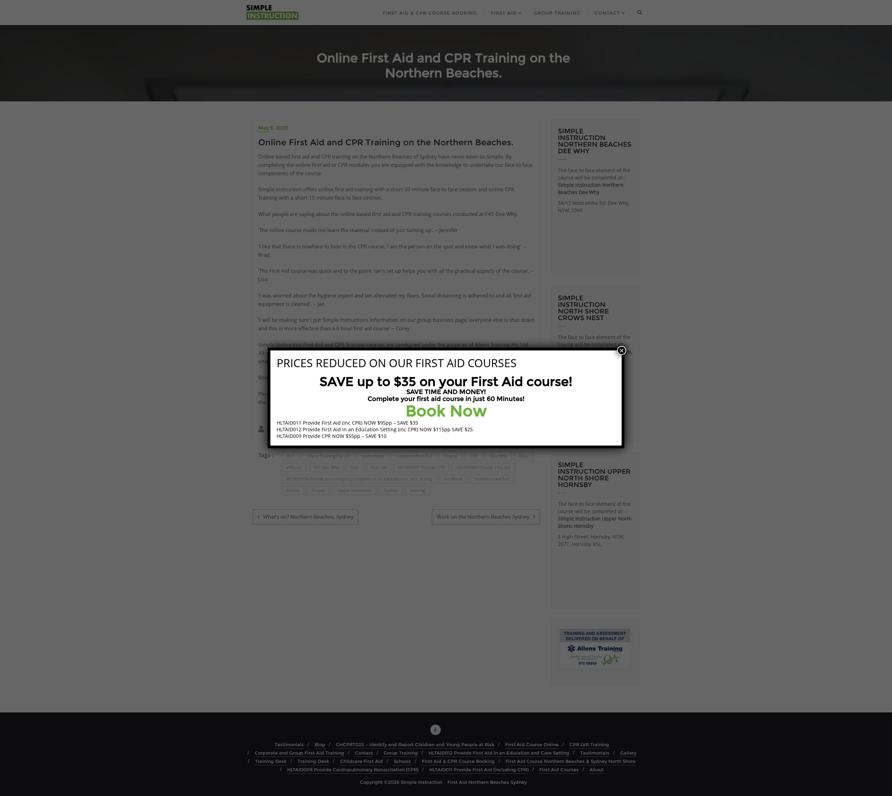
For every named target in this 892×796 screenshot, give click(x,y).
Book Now (446, 410)
